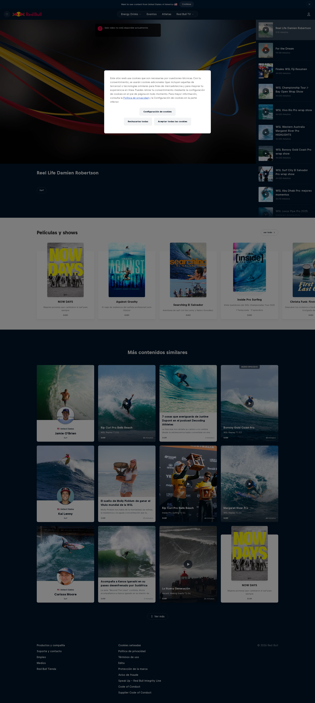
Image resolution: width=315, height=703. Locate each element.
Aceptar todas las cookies (172, 121)
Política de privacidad (136, 97)
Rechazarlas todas (138, 121)
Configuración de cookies (157, 111)
